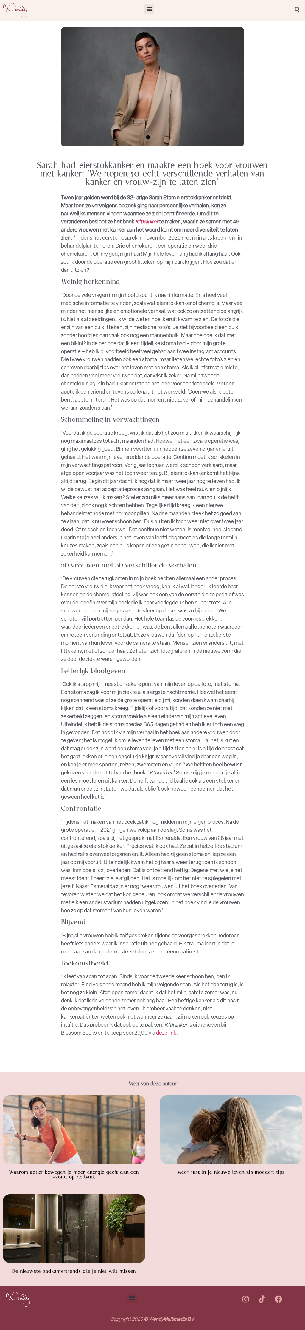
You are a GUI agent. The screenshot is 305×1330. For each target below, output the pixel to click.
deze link (166, 1033)
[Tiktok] (261, 1299)
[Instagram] (245, 1299)
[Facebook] (278, 1299)
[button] (149, 9)
